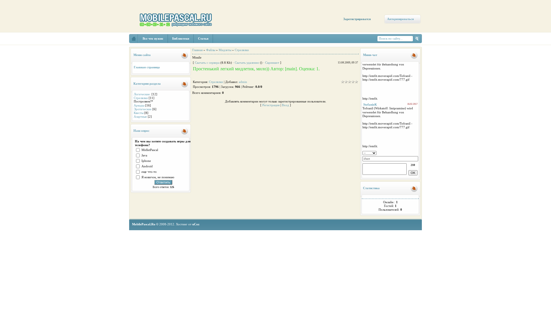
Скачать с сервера (207, 62)
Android (147, 166)
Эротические (143, 109)
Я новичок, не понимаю (157, 177)
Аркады (139, 105)
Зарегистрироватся (357, 19)
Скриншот (272, 62)
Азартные (140, 116)
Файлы (210, 50)
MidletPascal (149, 150)
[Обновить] (416, 152)
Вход (285, 105)
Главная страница (147, 67)
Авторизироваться (400, 19)
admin (243, 82)
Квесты (138, 113)
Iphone (146, 160)
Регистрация (271, 105)
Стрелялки (141, 98)
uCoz (195, 224)
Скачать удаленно (247, 62)
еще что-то (149, 171)
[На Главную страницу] (133, 38)
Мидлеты (225, 50)
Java (144, 155)
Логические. (142, 94)
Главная (197, 50)
